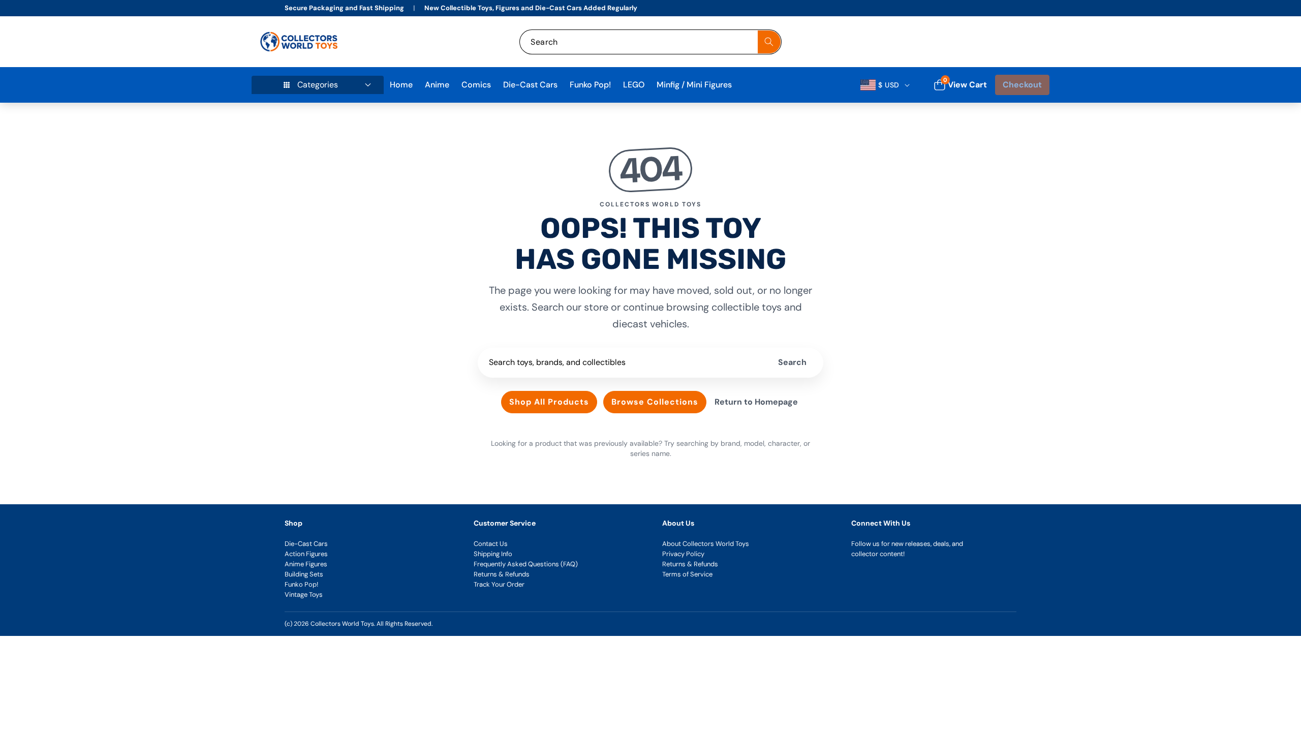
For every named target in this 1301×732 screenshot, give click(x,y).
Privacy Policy (683, 554)
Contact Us (491, 543)
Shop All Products (549, 401)
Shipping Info (493, 554)
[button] (1030, 41)
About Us (678, 523)
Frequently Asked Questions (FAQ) (526, 564)
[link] (974, 42)
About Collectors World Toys (705, 543)
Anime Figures (306, 564)
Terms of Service (687, 574)
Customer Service (505, 523)
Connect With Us (880, 523)
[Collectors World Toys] (300, 41)
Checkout (1022, 84)
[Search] (769, 41)
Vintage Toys (304, 594)
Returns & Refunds (502, 574)
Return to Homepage (756, 401)
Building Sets (304, 574)
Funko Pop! (301, 584)
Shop (293, 523)
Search (792, 362)
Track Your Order (499, 584)
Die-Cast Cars (306, 543)
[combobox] (650, 41)
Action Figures (306, 554)
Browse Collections (654, 401)
